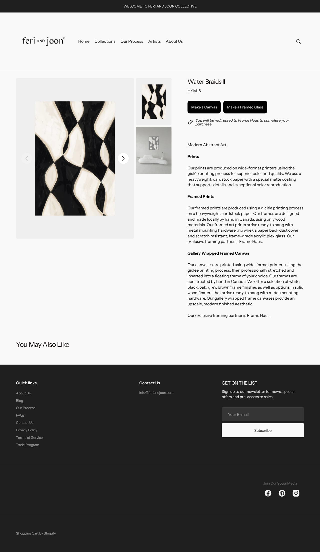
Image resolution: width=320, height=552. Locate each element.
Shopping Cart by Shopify (36, 533)
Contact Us (25, 422)
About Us (23, 393)
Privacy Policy (26, 430)
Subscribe (263, 430)
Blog (19, 400)
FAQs (20, 415)
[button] (298, 41)
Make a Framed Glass (245, 107)
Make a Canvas (204, 107)
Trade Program (27, 445)
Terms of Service (29, 437)
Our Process (26, 408)
